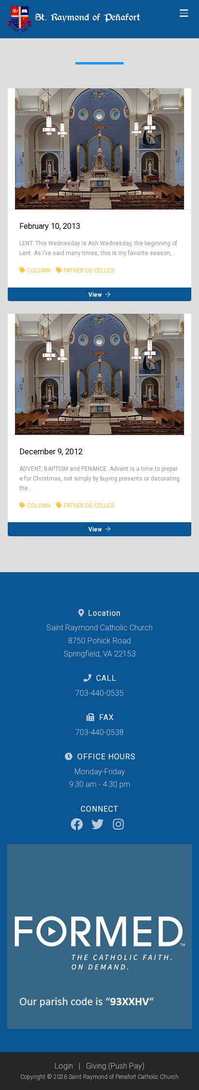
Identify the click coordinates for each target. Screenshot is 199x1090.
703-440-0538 (99, 732)
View (95, 294)
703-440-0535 (99, 693)
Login (64, 1066)
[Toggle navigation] (184, 13)
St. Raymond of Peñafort (86, 17)
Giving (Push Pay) (115, 1066)
